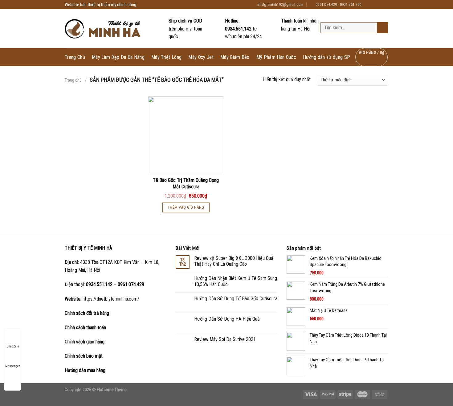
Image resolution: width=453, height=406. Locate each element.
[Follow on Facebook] (367, 4)
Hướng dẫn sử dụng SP (326, 57)
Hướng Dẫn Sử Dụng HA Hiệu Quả (227, 319)
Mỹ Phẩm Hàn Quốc (276, 57)
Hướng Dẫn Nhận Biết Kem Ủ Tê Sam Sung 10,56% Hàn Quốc (235, 281)
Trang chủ (73, 80)
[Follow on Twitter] (379, 4)
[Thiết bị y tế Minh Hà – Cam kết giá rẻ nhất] (103, 29)
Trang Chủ (75, 57)
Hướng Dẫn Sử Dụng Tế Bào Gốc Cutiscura (235, 298)
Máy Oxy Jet (201, 57)
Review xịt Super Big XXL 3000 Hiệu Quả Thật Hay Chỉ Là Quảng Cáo (233, 261)
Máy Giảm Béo (235, 57)
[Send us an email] (385, 4)
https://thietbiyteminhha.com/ (111, 299)
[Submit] (382, 28)
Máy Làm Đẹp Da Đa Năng (118, 57)
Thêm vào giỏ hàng (186, 207)
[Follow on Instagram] (373, 4)
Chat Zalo (12, 346)
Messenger (12, 366)
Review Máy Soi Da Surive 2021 (225, 339)
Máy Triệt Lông (166, 57)
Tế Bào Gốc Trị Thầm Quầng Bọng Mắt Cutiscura (186, 183)
